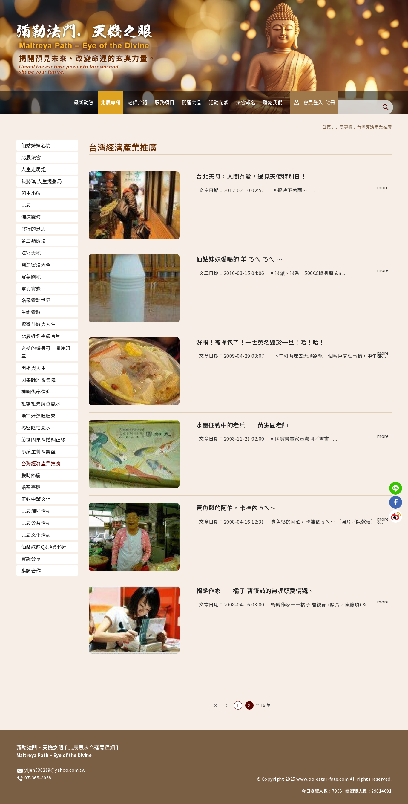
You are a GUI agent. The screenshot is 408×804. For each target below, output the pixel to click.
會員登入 (313, 102)
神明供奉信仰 (36, 391)
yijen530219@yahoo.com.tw (54, 770)
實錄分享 (31, 558)
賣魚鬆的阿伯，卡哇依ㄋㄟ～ (236, 507)
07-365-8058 (37, 777)
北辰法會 (31, 157)
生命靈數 (31, 312)
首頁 (326, 127)
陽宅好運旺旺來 (38, 415)
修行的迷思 (33, 228)
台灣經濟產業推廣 (374, 127)
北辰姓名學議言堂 (41, 336)
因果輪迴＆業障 (38, 379)
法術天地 (31, 252)
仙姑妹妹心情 (36, 145)
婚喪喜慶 (31, 486)
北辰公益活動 (36, 522)
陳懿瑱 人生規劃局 (41, 181)
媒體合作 (31, 570)
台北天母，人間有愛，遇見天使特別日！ (251, 176)
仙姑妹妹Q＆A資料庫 (44, 546)
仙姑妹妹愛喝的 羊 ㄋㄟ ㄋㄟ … (239, 259)
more (383, 187)
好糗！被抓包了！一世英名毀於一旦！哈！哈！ (260, 342)
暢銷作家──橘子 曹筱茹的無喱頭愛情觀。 (255, 590)
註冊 (330, 102)
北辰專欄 (344, 127)
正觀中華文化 (36, 498)
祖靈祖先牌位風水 (41, 403)
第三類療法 (33, 240)
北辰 (26, 204)
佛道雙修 (31, 216)
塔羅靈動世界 (36, 300)
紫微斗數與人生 (38, 324)
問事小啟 (31, 193)
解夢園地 (31, 276)
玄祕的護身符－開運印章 (45, 352)
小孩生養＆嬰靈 (38, 451)
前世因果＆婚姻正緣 (43, 439)
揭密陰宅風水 (36, 427)
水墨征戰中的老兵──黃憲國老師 (242, 425)
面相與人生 (33, 368)
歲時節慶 (31, 475)
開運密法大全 (36, 264)
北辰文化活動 (36, 534)
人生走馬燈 (33, 169)
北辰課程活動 (36, 510)
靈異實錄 (31, 288)
